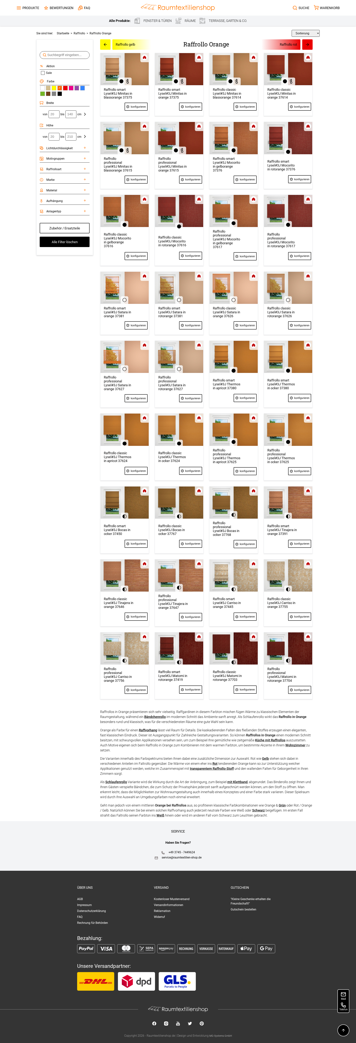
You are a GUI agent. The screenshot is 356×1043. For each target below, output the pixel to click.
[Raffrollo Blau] (82, 88)
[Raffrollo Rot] (65, 88)
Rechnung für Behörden (92, 923)
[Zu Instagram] (166, 1023)
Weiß (160, 815)
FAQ (80, 917)
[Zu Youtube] (178, 1023)
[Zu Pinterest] (202, 1023)
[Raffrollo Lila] (77, 88)
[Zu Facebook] (154, 1023)
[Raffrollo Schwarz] (59, 94)
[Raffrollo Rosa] (71, 88)
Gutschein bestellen (243, 909)
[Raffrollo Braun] (48, 94)
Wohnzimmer (295, 745)
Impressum (84, 905)
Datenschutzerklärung (91, 911)
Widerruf (159, 917)
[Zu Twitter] (190, 1023)
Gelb (265, 758)
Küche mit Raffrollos (270, 740)
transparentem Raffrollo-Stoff (212, 769)
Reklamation (162, 911)
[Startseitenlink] (178, 8)
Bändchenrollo (155, 717)
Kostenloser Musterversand (171, 899)
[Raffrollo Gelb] (54, 88)
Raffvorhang (148, 730)
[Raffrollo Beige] (48, 88)
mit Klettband (237, 782)
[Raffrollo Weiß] (42, 88)
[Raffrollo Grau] (54, 94)
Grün (282, 805)
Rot (214, 763)
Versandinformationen (168, 905)
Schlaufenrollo (116, 782)
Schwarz (258, 810)
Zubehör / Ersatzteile (64, 228)
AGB (80, 899)
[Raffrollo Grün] (42, 94)
